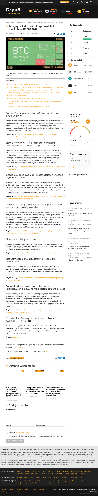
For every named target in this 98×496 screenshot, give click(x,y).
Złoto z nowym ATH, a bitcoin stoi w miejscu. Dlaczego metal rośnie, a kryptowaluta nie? (37, 87)
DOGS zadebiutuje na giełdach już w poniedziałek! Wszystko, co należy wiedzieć (34, 93)
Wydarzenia (76, 203)
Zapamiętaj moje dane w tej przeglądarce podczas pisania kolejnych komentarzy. (36, 436)
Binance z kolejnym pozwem (18, 95)
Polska (84, 481)
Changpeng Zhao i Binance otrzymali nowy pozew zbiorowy (39, 253)
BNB (83, 9)
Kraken (86, 48)
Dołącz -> (48, 351)
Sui (52, 473)
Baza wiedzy (19, 489)
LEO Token (59, 473)
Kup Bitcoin (64, 2)
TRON (72, 471)
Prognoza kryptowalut (30, 483)
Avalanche (74, 473)
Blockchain (18, 481)
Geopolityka (43, 483)
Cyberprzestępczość (64, 481)
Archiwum (19, 492)
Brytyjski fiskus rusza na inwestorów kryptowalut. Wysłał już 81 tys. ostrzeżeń (35, 390)
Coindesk (15, 337)
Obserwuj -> (18, 347)
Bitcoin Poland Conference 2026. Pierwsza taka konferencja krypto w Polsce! (79, 231)
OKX (80, 477)
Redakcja (27, 489)
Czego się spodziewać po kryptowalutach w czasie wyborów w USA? (30, 90)
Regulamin (42, 489)
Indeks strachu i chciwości (77, 115)
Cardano (79, 471)
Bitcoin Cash (29, 473)
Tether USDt (78, 79)
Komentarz (10, 410)
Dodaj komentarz (15, 441)
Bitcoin (35, 9)
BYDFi (50, 477)
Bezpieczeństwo (69, 483)
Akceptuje (19, 433)
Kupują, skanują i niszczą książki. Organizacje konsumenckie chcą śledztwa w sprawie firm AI (31, 2)
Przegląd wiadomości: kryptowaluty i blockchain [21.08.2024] (46, 22)
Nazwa (8, 425)
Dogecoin (65, 471)
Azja (62, 371)
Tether (34, 471)
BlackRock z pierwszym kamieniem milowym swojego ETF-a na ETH (30, 106)
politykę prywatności (23, 433)
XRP (67, 9)
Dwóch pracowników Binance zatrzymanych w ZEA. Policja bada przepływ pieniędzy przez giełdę (55, 391)
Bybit (85, 37)
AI (23, 371)
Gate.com (64, 477)
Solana (50, 471)
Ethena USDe (45, 473)
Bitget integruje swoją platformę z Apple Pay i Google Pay (27, 98)
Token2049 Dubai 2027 (75, 260)
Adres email (40, 425)
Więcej (72, 145)
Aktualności (21, 22)
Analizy (74, 481)
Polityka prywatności (7, 492)
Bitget (85, 42)
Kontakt (34, 489)
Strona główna (10, 22)
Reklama (3, 489)
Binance (56, 477)
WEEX (85, 53)
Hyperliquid (87, 471)
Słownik (11, 489)
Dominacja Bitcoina (78, 175)
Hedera (67, 473)
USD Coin (57, 471)
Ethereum (53, 9)
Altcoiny (91, 481)
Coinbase (87, 31)
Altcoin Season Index (79, 154)
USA (25, 481)
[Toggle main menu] (91, 2)
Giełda (39, 481)
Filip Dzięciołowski (32, 33)
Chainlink (20, 473)
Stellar (37, 473)
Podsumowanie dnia (16, 358)
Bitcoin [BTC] (40, 371)
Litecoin (82, 473)
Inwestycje (18, 483)
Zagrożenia (52, 483)
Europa (60, 483)
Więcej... (71, 186)
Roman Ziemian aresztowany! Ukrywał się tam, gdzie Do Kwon (28, 84)
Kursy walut (76, 60)
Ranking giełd (76, 25)
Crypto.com (73, 477)
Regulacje (32, 481)
